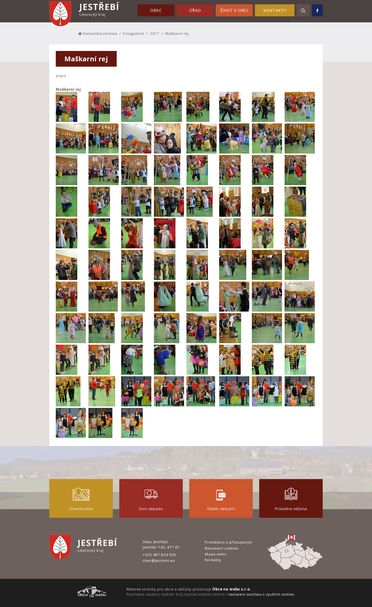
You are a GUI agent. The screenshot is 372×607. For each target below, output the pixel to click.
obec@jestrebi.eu (159, 560)
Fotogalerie (133, 33)
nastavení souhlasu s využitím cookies (261, 594)
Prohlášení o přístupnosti (228, 542)
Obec (156, 10)
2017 (154, 33)
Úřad (195, 10)
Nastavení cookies (221, 548)
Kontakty (274, 10)
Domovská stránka (100, 33)
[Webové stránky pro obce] (91, 592)
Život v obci (234, 10)
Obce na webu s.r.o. (231, 589)
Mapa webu (216, 554)
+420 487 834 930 (159, 554)
